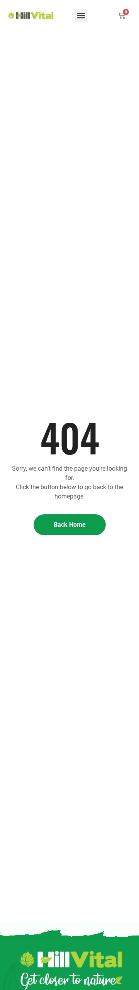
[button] (81, 15)
